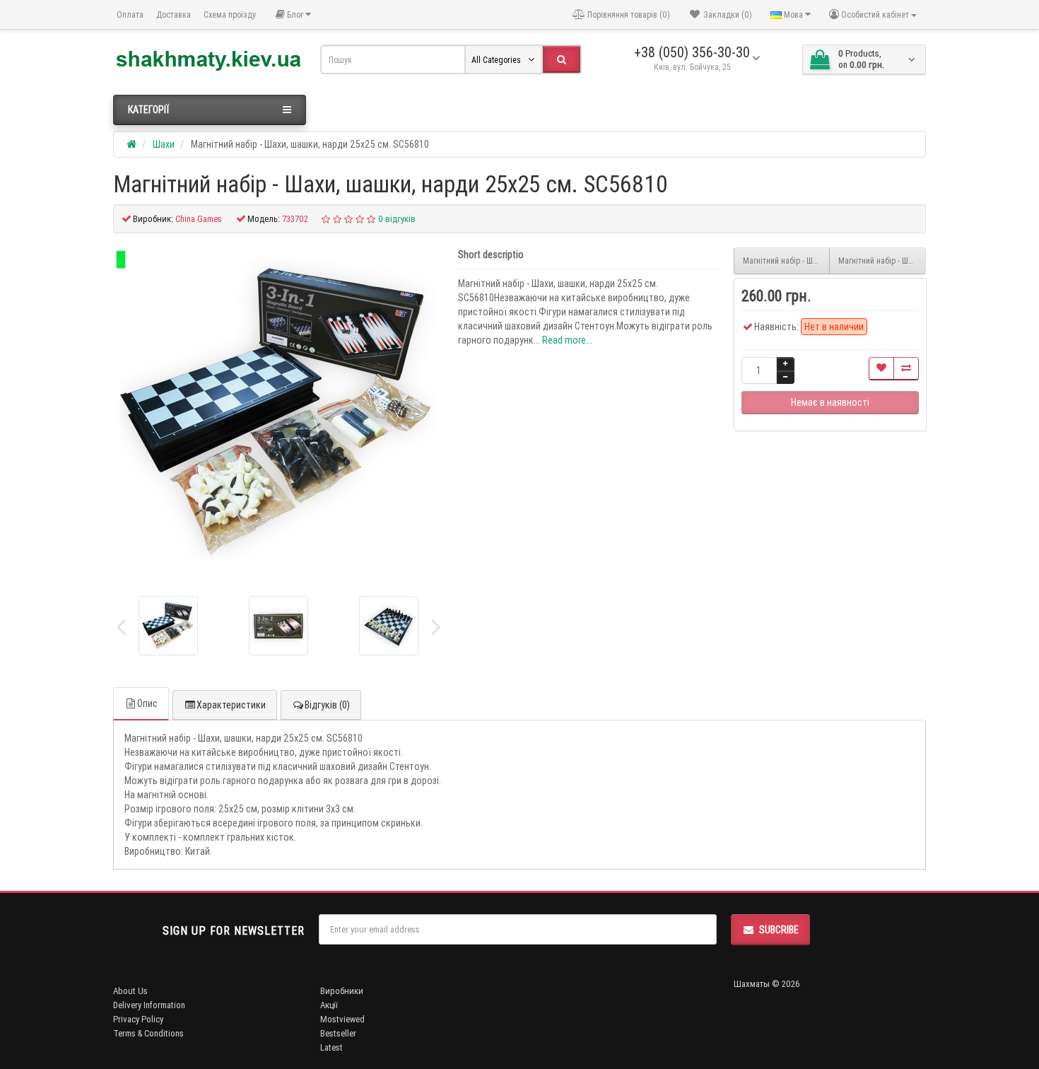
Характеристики (231, 705)
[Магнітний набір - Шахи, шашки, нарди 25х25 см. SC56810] (278, 409)
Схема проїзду (230, 14)
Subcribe (779, 929)
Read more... (567, 340)
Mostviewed (342, 1019)
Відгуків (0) (327, 705)
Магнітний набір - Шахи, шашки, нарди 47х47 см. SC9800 (786, 260)
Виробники (341, 991)
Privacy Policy (138, 1019)
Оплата (130, 14)
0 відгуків (397, 219)
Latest (331, 1047)
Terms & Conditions (148, 1033)
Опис (147, 703)
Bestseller (338, 1033)
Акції (329, 1005)
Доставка (173, 14)
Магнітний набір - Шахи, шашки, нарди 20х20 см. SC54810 (882, 260)
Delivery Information (149, 1005)
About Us (130, 991)
